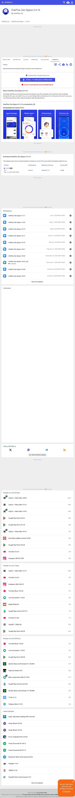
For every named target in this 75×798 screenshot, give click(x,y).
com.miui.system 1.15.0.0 (16, 598)
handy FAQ (40, 161)
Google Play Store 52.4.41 (16, 518)
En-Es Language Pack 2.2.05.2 (18, 737)
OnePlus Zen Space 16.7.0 (16, 242)
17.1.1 (22, 108)
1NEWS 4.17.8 (12, 770)
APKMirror (8, 2)
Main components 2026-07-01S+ (19, 677)
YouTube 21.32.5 (13, 552)
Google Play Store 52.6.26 (16, 545)
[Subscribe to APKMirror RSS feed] (64, 450)
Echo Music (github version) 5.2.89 (19, 538)
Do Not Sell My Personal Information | (43, 794)
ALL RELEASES (45, 59)
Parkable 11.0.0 (13, 764)
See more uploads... (37, 282)
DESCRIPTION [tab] (16, 59)
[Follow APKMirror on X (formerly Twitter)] (10, 450)
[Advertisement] (37, 41)
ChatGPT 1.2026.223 (14, 624)
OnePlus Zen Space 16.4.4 (16, 269)
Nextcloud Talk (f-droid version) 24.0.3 (20, 757)
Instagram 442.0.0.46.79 (16, 584)
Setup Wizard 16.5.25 (15, 730)
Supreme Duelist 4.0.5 (15, 670)
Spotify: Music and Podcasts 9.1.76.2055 (21, 664)
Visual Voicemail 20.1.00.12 (17, 743)
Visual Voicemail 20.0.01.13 (17, 750)
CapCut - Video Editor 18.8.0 (17, 498)
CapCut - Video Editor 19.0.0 (17, 511)
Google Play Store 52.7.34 (16, 525)
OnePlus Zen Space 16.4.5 (16, 256)
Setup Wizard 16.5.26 (15, 723)
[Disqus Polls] (37, 315)
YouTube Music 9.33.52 (15, 591)
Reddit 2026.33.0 (13, 604)
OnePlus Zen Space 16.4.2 (16, 276)
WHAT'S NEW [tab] (6, 59)
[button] (55, 64)
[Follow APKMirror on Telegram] (46, 450)
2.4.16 (7, 168)
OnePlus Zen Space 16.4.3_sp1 (18, 261)
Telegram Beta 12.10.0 (15, 704)
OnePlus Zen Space (17, 21)
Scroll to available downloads (39, 80)
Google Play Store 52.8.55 (16, 631)
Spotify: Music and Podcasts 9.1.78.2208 (21, 691)
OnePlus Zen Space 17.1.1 (16, 216)
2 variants (13, 263)
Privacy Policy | (27, 794)
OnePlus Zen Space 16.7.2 (16, 229)
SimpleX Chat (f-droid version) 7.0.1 (19, 777)
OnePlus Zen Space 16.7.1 (16, 236)
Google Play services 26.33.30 (18, 684)
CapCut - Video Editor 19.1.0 (17, 505)
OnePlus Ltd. (18, 13)
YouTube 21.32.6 (13, 618)
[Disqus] (37, 366)
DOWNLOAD (34, 59)
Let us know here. (41, 792)
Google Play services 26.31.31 (18, 611)
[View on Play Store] (63, 64)
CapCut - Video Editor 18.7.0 (17, 531)
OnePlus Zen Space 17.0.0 (16, 222)
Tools (5, 64)
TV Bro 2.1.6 (12, 697)
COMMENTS (55, 59)
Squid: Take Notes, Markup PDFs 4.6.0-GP (21, 717)
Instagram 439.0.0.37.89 (16, 558)
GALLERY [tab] (25, 59)
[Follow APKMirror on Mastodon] (28, 450)
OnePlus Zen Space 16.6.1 (16, 249)
